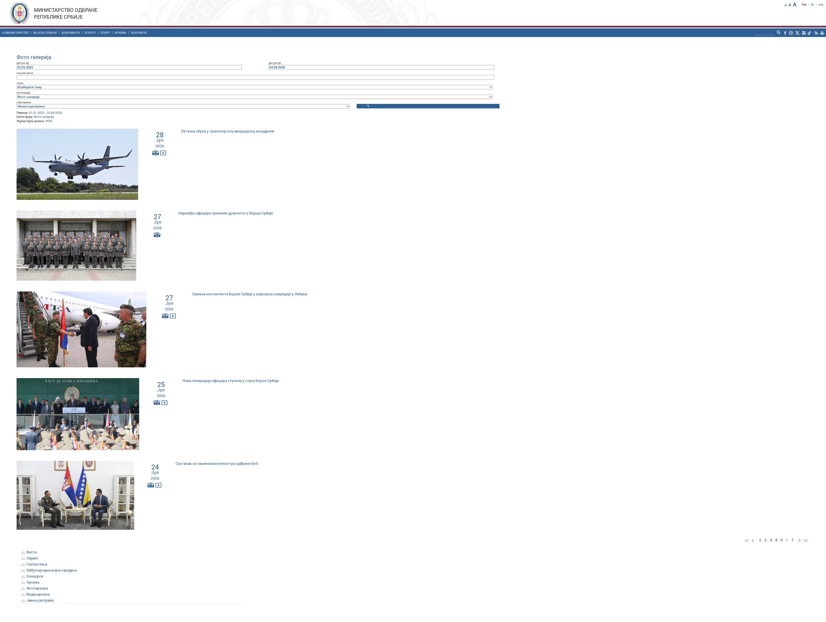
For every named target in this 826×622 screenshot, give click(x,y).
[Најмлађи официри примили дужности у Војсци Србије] (76, 245)
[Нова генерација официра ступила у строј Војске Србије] (78, 414)
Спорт (105, 32)
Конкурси (34, 576)
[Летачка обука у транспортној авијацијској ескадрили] (77, 164)
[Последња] (807, 540)
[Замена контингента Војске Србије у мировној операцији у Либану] (81, 329)
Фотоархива (37, 588)
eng (821, 4)
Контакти (138, 32)
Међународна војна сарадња (51, 570)
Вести (31, 552)
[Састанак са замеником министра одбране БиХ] (75, 495)
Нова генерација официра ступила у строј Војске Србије (230, 380)
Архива (120, 32)
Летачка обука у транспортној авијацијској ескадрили (227, 131)
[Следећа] (799, 540)
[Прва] (746, 540)
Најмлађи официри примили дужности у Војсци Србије (225, 213)
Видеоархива (37, 594)
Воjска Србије (45, 32)
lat (812, 4)
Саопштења (36, 564)
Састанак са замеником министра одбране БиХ (217, 463)
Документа (71, 32)
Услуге (90, 32)
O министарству (15, 32)
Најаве (32, 558)
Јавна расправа (40, 600)
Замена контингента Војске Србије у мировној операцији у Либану (249, 293)
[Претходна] (753, 540)
